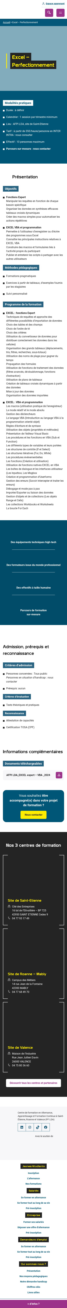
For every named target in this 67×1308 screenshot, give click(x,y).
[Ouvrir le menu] (60, 13)
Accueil (6, 22)
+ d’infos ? (33, 1303)
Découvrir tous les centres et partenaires (33, 1082)
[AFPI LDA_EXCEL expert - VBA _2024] (33, 775)
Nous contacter (33, 814)
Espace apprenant (55, 3)
